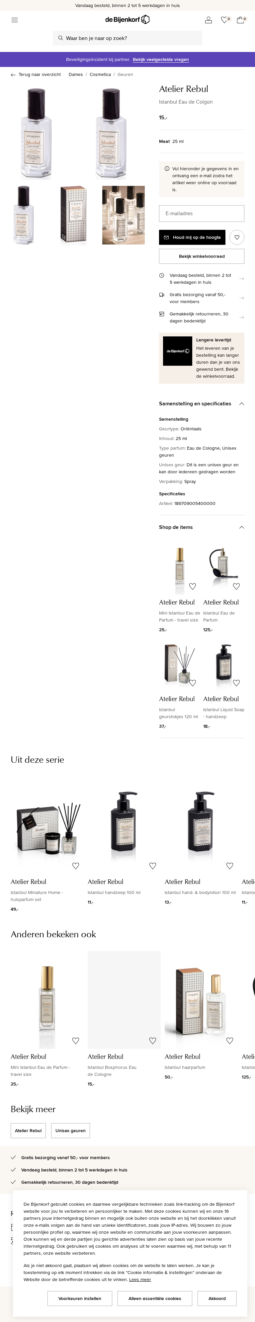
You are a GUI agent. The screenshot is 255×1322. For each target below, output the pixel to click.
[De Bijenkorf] (127, 19)
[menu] (14, 20)
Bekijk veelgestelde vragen (161, 59)
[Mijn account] (208, 20)
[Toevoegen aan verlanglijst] (236, 237)
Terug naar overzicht (40, 74)
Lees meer (140, 1279)
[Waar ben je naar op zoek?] (60, 38)
